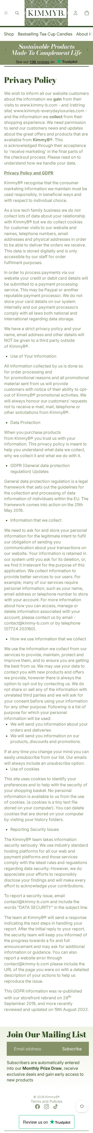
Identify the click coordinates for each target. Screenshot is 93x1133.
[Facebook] (37, 1106)
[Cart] (86, 13)
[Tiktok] (55, 1106)
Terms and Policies (46, 1101)
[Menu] (6, 13)
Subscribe (72, 1048)
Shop (9, 34)
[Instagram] (46, 1106)
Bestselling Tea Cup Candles (45, 34)
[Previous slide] (5, 49)
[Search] (17, 13)
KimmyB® (52, 1097)
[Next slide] (87, 49)
